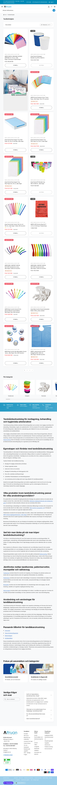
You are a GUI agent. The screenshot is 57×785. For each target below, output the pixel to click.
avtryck (36, 742)
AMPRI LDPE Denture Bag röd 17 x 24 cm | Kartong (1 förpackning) (39, 225)
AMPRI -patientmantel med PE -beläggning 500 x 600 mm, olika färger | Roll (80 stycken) (38, 353)
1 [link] (24, 370)
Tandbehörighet (11, 14)
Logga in (52, 2)
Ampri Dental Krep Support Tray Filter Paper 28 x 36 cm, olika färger (13, 182)
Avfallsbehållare (8, 638)
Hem (6, 14)
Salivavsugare (6, 590)
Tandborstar (11, 395)
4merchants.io (10, 779)
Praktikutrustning (49, 746)
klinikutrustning (7, 439)
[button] (2, 6)
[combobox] (28, 10)
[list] (28, 407)
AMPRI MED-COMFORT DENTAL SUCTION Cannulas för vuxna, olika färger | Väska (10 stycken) (12, 267)
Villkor (35, 744)
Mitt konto (26, 735)
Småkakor (36, 750)
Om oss (25, 745)
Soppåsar (47, 742)
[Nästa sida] (32, 370)
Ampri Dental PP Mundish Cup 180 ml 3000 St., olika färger (38, 182)
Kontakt (29, 2)
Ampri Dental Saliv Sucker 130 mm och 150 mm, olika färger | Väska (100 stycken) (15, 225)
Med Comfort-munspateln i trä (37, 507)
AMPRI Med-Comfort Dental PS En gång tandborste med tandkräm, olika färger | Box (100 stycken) (13, 311)
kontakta (26, 733)
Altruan (7, 777)
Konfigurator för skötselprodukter (40, 2)
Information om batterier (37, 753)
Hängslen (27, 395)
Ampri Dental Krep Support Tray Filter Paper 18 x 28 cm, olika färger (39, 140)
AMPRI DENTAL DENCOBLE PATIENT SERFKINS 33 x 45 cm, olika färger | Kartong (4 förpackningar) (13, 58)
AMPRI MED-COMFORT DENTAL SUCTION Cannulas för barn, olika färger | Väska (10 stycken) (38, 267)
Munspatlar (6, 584)
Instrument (7, 630)
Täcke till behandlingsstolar (11, 633)
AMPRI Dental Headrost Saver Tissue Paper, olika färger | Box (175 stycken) (40, 98)
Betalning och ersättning (27, 738)
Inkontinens (47, 744)
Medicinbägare (8, 635)
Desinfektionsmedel (49, 738)
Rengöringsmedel (49, 740)
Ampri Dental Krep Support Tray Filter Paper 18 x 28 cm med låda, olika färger (14, 140)
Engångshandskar (49, 735)
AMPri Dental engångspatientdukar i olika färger (15, 514)
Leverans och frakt (28, 741)
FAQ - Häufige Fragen (27, 753)
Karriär (35, 735)
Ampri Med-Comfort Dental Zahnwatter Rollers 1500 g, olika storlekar (40, 310)
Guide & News (27, 743)
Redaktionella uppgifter (27, 749)
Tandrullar (43, 395)
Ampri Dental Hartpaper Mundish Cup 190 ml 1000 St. (38, 57)
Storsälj (15, 65)
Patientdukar (6, 577)
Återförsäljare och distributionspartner (38, 739)
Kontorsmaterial (48, 748)
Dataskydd (26, 747)
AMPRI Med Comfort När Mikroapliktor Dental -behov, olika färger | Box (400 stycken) (15, 352)
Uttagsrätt (36, 746)
